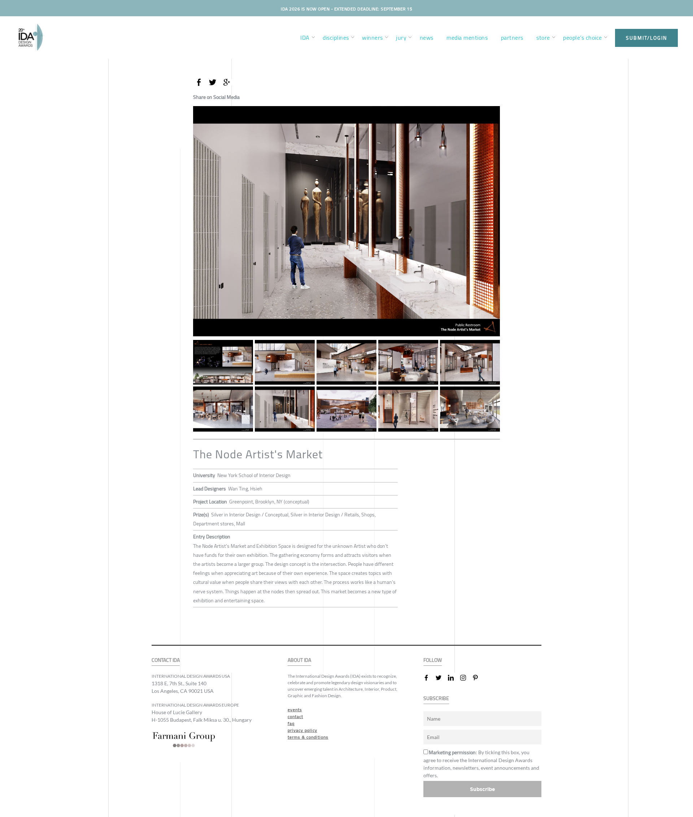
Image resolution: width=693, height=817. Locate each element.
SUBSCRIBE (436, 698)
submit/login (646, 38)
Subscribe (482, 789)
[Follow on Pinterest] (478, 678)
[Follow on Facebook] (429, 678)
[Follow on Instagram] (466, 678)
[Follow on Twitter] (441, 678)
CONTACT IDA (166, 660)
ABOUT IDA (299, 660)
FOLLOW (432, 660)
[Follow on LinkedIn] (453, 678)
